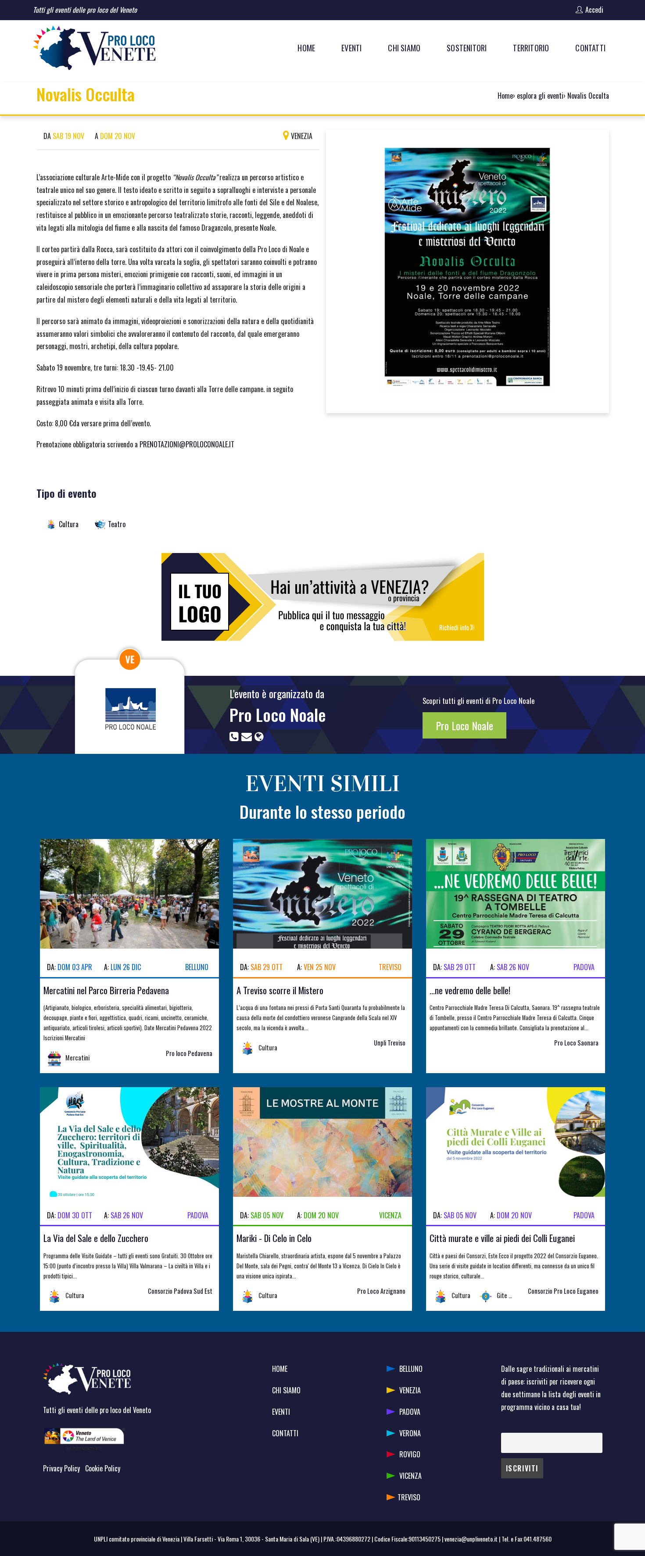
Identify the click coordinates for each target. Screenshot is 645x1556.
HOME (279, 1368)
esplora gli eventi (540, 95)
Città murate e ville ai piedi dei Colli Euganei (502, 1238)
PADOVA (409, 1411)
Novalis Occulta (588, 95)
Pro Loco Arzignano (381, 1290)
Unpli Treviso (389, 1042)
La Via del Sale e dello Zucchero (95, 1238)
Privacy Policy (61, 1468)
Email (507, 1426)
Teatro (116, 524)
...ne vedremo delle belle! (470, 990)
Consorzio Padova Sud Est (180, 1290)
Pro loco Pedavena (189, 1053)
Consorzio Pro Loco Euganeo (563, 1290)
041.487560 (537, 1538)
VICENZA (410, 1475)
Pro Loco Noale (277, 714)
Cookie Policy (102, 1468)
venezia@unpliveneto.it (471, 1538)
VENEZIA (410, 1390)
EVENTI (281, 1411)
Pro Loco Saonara (576, 1042)
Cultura (69, 524)
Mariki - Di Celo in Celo (274, 1238)
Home (505, 95)
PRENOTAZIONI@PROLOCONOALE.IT (187, 444)
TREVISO (409, 1497)
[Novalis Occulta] (467, 270)
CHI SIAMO (286, 1390)
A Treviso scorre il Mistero (279, 990)
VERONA (410, 1433)
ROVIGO (409, 1454)
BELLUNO (411, 1368)
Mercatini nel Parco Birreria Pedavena (106, 990)
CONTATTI (285, 1433)
